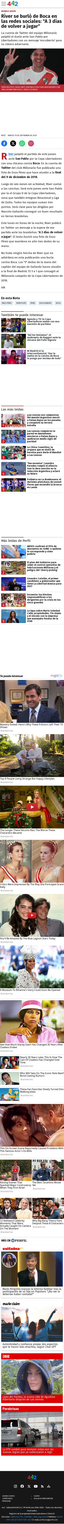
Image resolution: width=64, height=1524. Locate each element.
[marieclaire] (32, 1304)
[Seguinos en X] (28, 1486)
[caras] (32, 1357)
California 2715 (16, 1517)
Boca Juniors (45, 303)
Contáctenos (7, 1499)
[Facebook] (22, 1486)
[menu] (3, 4)
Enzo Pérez (7, 303)
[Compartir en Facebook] (4, 143)
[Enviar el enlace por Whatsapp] (22, 143)
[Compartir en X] (13, 143)
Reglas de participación (43, 1499)
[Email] (31, 143)
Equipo (37, 1496)
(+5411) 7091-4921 (24, 1520)
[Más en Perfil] (18, 1240)
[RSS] (42, 1486)
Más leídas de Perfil (16, 541)
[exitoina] (32, 1249)
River (33, 303)
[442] (32, 1477)
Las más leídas (12, 409)
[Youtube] (36, 1486)
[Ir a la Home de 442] (12, 5)
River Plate (21, 303)
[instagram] (15, 1486)
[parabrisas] (32, 1409)
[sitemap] (48, 1486)
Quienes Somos (8, 1496)
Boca (58, 303)
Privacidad (6, 1501)
